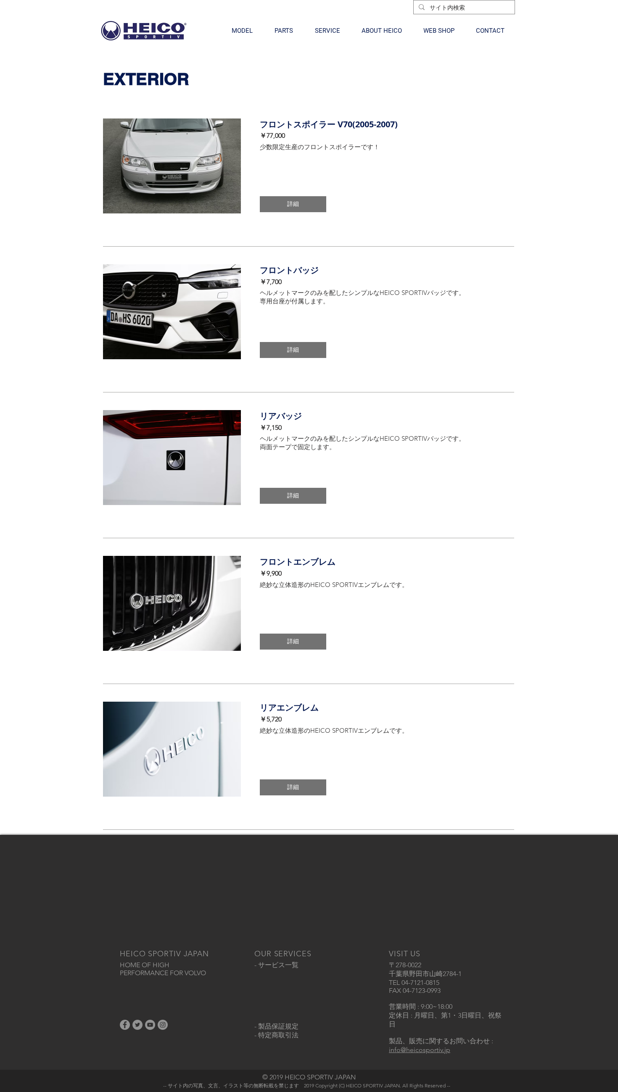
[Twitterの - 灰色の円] (137, 1025)
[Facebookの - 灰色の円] (125, 1025)
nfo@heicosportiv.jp (420, 1050)
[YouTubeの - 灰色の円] (150, 1025)
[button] (242, 31)
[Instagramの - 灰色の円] (163, 1025)
